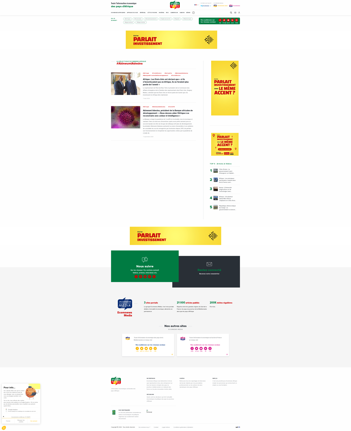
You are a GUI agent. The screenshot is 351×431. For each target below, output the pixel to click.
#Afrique (127, 19)
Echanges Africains (118, 12)
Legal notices (166, 427)
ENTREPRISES (151, 378)
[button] (193, 13)
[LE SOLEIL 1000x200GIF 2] (175, 40)
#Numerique (187, 19)
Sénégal (143, 12)
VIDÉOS (182, 378)
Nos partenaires (124, 410)
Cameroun (174, 12)
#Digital (176, 19)
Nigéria (161, 12)
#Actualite (168, 73)
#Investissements (151, 19)
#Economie (137, 19)
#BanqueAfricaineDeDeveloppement (155, 75)
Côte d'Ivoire (152, 12)
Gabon (182, 12)
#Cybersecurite (165, 19)
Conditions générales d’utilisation (183, 427)
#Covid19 (171, 106)
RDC (167, 12)
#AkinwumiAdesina (181, 73)
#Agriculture (129, 22)
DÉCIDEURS (150, 394)
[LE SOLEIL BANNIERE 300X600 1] (225, 88)
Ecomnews (205, 6)
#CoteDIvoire (157, 73)
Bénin (188, 12)
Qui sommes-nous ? (144, 427)
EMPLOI (215, 378)
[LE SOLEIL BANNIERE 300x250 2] (225, 144)
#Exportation (141, 22)
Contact (156, 427)
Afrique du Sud (132, 12)
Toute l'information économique (123, 5)
